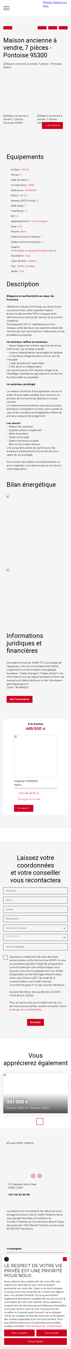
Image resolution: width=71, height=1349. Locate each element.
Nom (9, 900)
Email (9, 909)
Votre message (15, 946)
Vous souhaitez (12, 936)
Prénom (11, 890)
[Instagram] (39, 1176)
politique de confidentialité (25, 1009)
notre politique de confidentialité (43, 1326)
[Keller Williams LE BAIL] (55, 8)
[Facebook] (33, 1176)
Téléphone (12, 918)
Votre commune (16, 928)
